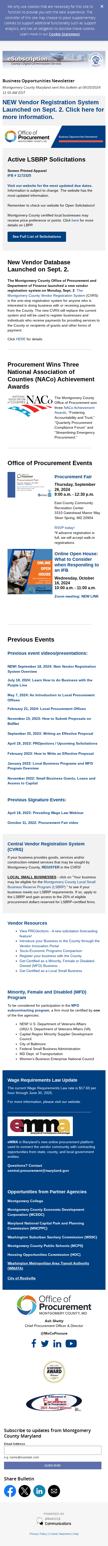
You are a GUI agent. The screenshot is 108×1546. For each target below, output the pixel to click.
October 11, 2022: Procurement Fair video (43, 823)
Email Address (14, 1444)
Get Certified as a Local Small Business (51, 971)
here (75, 220)
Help (76, 1533)
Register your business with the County (51, 956)
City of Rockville (22, 1278)
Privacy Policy (38, 1533)
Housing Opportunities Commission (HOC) (44, 1255)
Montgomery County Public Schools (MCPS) (45, 1246)
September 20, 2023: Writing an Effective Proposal (50, 733)
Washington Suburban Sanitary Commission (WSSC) (52, 1237)
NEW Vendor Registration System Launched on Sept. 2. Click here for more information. (53, 109)
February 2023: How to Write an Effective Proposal (51, 753)
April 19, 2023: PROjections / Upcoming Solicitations (52, 743)
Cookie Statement (64, 34)
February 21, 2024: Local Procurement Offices (47, 709)
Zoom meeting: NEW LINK (77, 596)
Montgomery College (25, 1201)
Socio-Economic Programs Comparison (51, 951)
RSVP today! (65, 528)
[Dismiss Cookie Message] (101, 5)
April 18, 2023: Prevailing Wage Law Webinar (45, 813)
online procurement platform (70, 1142)
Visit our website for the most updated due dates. (50, 186)
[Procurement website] (54, 1314)
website (74, 1102)
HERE (21, 339)
